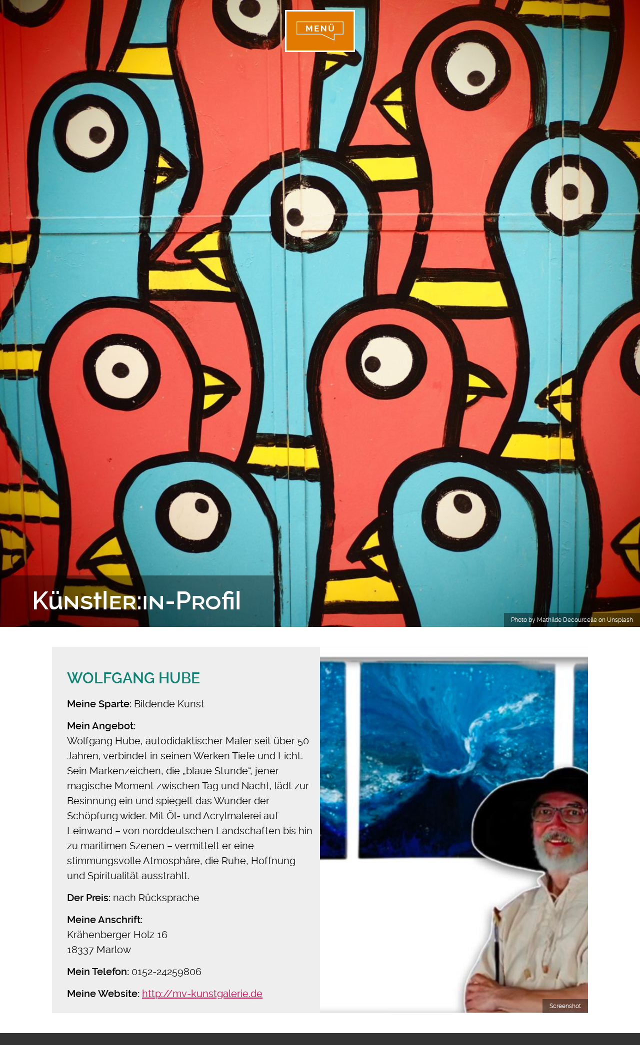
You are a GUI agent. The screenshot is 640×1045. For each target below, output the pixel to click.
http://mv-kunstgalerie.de (202, 994)
